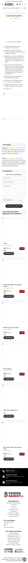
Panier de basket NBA (14, 541)
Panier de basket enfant (13, 535)
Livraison (6, 524)
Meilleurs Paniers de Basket (13, 545)
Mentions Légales (13, 516)
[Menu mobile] (2, 4)
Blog (13, 506)
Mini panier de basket (13, 536)
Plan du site (14, 508)
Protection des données (13, 515)
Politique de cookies (13, 513)
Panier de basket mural (14, 540)
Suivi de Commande (9, 527)
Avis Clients (13, 505)
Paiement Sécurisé (8, 522)
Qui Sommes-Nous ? (13, 510)
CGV (5, 525)
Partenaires (14, 511)
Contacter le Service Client (14, 503)
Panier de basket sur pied (13, 538)
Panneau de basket (14, 543)
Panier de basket (13, 533)
